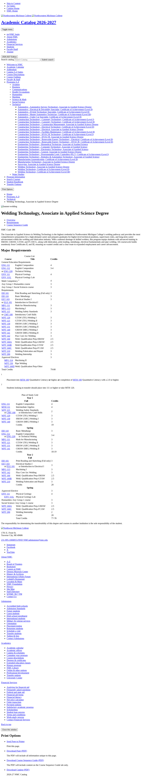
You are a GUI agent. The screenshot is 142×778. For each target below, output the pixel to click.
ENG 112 (6, 268)
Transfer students (14, 633)
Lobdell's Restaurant (16, 579)
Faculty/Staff (12, 49)
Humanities (17, 94)
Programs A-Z (13, 197)
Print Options (7, 189)
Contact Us (12, 596)
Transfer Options (14, 184)
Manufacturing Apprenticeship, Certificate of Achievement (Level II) (48, 159)
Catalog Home (13, 8)
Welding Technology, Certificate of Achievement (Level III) (44, 172)
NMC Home (12, 11)
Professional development (18, 673)
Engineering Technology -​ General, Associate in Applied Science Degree (50, 152)
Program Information (16, 177)
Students (10, 47)
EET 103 (6, 299)
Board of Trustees (14, 564)
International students (16, 618)
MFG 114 (8, 360)
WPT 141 (6, 333)
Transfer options (14, 675)
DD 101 (5, 293)
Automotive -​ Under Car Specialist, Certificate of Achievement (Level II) (50, 117)
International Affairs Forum (19, 576)
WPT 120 (6, 317)
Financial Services (15, 44)
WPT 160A (7, 342)
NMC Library (13, 668)
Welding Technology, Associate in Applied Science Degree (43, 167)
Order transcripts (14, 702)
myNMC (13, 34)
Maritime (16, 97)
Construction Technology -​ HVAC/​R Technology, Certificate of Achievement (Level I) (56, 134)
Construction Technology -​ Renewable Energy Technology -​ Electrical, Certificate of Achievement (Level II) (65, 139)
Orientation (12, 623)
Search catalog (7, 59)
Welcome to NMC (15, 64)
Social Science (18, 102)
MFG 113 (6, 308)
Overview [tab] (11, 220)
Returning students (15, 628)
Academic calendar (15, 648)
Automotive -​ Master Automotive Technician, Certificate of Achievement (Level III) (54, 114)
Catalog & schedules (16, 653)
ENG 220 (8, 271)
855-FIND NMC (21, 540)
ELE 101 (8, 302)
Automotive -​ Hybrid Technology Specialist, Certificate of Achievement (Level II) (53, 112)
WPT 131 (6, 327)
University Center (14, 678)
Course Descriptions (15, 74)
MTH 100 (24, 380)
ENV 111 (6, 274)
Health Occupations (21, 92)
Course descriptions (15, 658)
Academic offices (14, 650)
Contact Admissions (15, 638)
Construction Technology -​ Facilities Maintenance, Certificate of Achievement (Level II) (56, 132)
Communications (19, 89)
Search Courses (13, 179)
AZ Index (11, 6)
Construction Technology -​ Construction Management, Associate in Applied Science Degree (58, 124)
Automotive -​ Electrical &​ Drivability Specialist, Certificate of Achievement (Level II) (55, 109)
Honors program (14, 665)
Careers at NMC (14, 569)
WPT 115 (6, 311)
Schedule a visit (13, 631)
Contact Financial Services (18, 720)
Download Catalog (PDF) (18, 770)
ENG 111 (6, 265)
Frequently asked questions (18, 690)
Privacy (10, 586)
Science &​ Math (19, 99)
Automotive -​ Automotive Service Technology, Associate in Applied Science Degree (55, 107)
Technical (16, 104)
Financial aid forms (15, 695)
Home (9, 194)
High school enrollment (17, 616)
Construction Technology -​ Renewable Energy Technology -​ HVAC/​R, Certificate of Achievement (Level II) (65, 142)
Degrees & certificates (16, 660)
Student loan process (16, 712)
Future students (13, 611)
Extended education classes (19, 663)
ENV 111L (6, 277)
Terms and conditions (16, 715)
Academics (11, 42)
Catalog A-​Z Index (15, 72)
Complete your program (17, 655)
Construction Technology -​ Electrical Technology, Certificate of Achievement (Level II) (56, 127)
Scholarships (12, 710)
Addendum (12, 69)
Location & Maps (14, 581)
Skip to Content (13, 3)
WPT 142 (6, 336)
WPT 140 (6, 330)
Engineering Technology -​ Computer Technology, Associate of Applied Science (52, 147)
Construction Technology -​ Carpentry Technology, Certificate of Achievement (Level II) (56, 122)
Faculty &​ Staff (13, 79)
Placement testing (14, 626)
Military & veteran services (18, 621)
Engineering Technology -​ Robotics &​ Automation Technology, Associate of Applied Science (58, 157)
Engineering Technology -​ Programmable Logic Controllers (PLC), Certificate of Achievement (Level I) (63, 154)
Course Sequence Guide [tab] (17, 225)
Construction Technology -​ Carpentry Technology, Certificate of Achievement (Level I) (56, 119)
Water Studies (18, 174)
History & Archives (15, 574)
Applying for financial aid (18, 687)
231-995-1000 (7, 540)
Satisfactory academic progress (20, 707)
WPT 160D (9, 366)
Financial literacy (14, 697)
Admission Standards (16, 608)
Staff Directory (13, 591)
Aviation (16, 84)
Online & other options (17, 670)
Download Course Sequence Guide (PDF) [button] (25, 760)
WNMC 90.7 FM (14, 594)
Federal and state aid (16, 692)
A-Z (8, 561)
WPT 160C (7, 348)
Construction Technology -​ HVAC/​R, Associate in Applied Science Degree (50, 137)
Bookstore (11, 566)
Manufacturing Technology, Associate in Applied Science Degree (46, 162)
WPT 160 (6, 339)
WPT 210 (6, 351)
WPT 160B (7, 345)
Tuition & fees (13, 636)
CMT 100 (8, 314)
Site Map (11, 589)
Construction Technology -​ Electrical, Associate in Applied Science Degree (50, 129)
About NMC (12, 37)
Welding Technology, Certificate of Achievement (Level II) (43, 169)
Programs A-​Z (13, 82)
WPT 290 (6, 354)
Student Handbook (15, 182)
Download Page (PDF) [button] (17, 751)
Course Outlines (14, 77)
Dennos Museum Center (17, 571)
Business (16, 87)
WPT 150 (8, 363)
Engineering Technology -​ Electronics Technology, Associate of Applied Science (53, 149)
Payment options (14, 705)
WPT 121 (6, 320)
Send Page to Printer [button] (16, 741)
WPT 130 (6, 324)
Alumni (10, 52)
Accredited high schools (17, 606)
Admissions (12, 39)
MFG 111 (6, 305)
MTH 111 (6, 407)
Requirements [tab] (13, 222)
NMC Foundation (14, 584)
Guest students (13, 613)
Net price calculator (15, 700)
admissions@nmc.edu (38, 540)
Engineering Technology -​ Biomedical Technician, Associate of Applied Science (53, 144)
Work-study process (15, 717)
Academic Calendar (15, 67)
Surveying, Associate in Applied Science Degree (39, 164)
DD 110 (5, 296)
